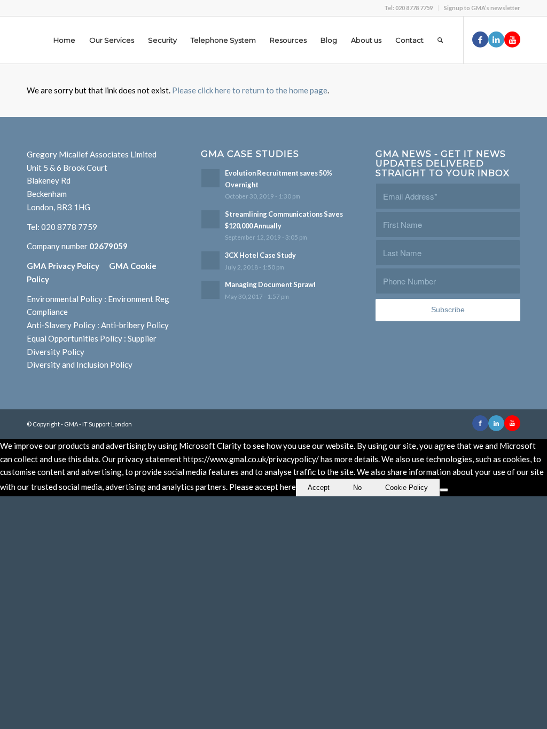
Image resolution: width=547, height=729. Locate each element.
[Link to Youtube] (512, 39)
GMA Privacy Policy (68, 266)
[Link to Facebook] (480, 39)
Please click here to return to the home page (249, 90)
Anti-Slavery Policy (61, 325)
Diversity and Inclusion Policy (79, 364)
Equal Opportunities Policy (74, 338)
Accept (319, 488)
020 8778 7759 (69, 227)
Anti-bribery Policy (135, 325)
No (357, 488)
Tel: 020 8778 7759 (408, 7)
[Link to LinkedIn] (496, 39)
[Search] (440, 40)
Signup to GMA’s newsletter (482, 7)
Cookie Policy (406, 488)
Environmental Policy (65, 299)
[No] (444, 490)
